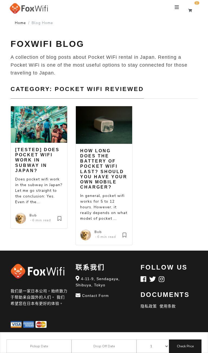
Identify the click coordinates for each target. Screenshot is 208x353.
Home (20, 22)
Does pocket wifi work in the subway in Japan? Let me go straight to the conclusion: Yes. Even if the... (38, 191)
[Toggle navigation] (177, 8)
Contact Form (95, 295)
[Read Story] (59, 218)
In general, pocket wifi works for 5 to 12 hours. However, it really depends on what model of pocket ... (103, 207)
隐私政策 (149, 306)
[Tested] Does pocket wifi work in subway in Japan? (37, 160)
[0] (192, 10)
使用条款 (168, 306)
